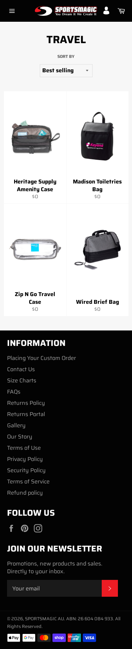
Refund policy (25, 492)
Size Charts (21, 380)
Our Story (19, 436)
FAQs (13, 391)
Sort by (66, 57)
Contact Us (21, 369)
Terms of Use (24, 447)
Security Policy (26, 470)
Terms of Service (28, 481)
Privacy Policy (25, 459)
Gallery (16, 425)
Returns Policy (26, 403)
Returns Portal (26, 414)
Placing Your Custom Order (41, 358)
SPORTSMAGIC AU (44, 618)
